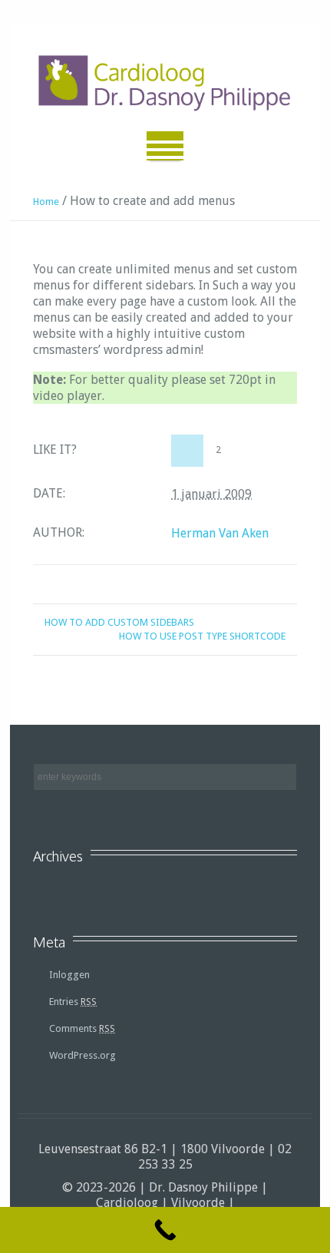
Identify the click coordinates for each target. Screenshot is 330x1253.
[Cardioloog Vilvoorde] (165, 83)
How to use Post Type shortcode (202, 636)
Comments (82, 1028)
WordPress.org (82, 1055)
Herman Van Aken (220, 533)
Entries (73, 1001)
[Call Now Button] (165, 1230)
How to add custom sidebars (119, 622)
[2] (187, 451)
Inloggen (69, 974)
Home (46, 201)
